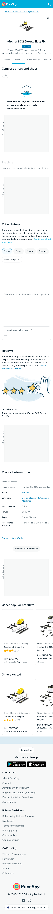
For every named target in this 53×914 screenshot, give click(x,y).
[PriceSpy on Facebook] (23, 900)
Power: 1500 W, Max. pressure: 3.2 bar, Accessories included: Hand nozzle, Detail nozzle (26, 51)
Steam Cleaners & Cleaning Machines (22, 11)
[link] (17, 637)
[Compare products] (48, 18)
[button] (5, 75)
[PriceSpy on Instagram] (29, 900)
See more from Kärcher (13, 538)
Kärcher (26, 492)
